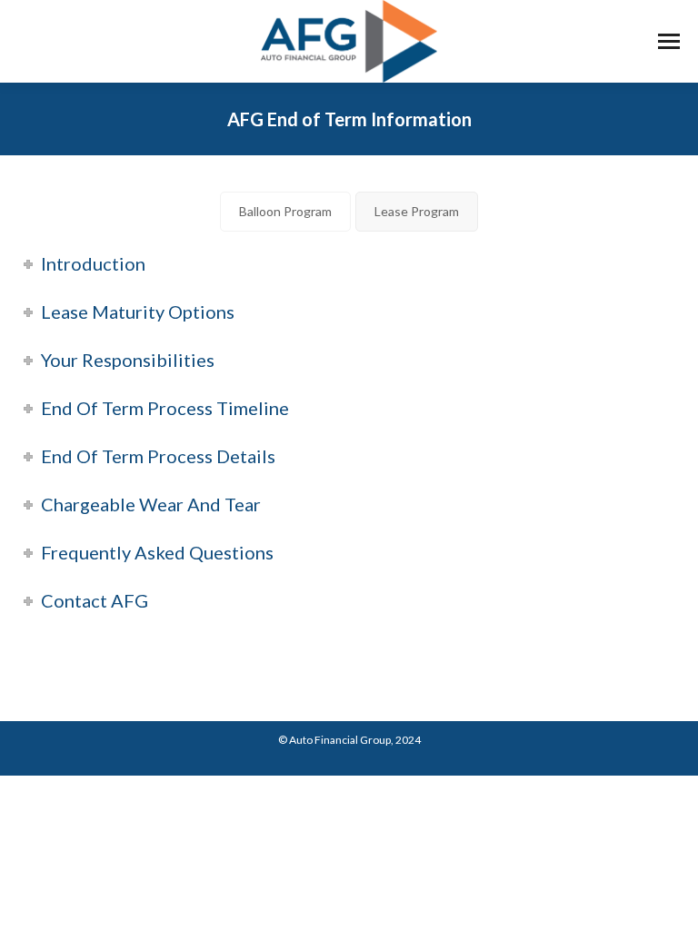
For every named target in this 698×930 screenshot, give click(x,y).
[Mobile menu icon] (669, 41)
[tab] (285, 212)
